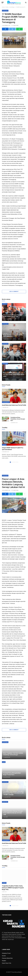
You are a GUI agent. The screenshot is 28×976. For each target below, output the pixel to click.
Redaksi (4, 960)
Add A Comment (14, 291)
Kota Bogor (12, 7)
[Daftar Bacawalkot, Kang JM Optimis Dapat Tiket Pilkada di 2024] (14, 352)
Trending (5, 303)
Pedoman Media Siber (7, 958)
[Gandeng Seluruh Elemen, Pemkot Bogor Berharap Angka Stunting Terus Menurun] (14, 332)
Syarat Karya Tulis (6, 963)
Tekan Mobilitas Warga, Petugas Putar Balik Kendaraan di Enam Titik (13, 812)
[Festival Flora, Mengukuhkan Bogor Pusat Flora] (14, 770)
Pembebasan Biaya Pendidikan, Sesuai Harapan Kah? (17, 419)
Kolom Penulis (6, 402)
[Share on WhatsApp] (19, 29)
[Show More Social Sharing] (24, 29)
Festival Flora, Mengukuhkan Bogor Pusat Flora (12, 773)
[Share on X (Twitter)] (12, 29)
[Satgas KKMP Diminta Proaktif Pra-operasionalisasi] (14, 438)
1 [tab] (10, 462)
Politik (7, 7)
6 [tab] (17, 462)
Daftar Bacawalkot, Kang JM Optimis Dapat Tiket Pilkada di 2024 (12, 354)
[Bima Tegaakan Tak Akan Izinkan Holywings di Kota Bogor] (14, 750)
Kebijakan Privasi (6, 953)
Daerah (4, 444)
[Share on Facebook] (5, 29)
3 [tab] (13, 462)
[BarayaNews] (14, 2)
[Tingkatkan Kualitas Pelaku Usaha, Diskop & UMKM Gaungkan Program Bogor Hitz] (14, 877)
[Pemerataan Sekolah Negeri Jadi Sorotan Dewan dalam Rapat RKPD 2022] (14, 372)
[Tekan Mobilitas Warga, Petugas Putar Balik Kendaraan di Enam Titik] (14, 810)
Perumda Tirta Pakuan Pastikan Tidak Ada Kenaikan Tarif (12, 315)
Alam (4, 762)
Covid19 (4, 882)
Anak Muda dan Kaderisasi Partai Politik (14, 405)
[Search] (25, 2)
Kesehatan (5, 363)
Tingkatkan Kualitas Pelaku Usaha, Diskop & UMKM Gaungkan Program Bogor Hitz (13, 887)
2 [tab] (12, 462)
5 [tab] (16, 462)
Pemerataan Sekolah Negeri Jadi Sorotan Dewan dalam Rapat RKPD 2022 (13, 374)
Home (3, 7)
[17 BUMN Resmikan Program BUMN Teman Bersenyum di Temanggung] (14, 40)
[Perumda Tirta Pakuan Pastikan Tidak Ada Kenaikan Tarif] (14, 312)
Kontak (4, 955)
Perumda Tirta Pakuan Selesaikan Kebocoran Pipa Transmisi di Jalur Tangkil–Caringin (13, 792)
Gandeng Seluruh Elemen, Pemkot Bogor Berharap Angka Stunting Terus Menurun (13, 334)
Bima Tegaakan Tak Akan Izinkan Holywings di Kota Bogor (13, 753)
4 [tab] (14, 462)
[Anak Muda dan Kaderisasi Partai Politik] (14, 396)
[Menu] (3, 2)
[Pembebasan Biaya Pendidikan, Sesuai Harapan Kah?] (5, 419)
